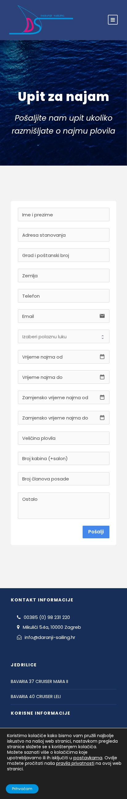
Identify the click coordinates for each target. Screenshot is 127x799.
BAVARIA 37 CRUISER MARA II (39, 681)
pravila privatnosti (75, 763)
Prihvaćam (22, 788)
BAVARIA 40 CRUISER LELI (36, 696)
